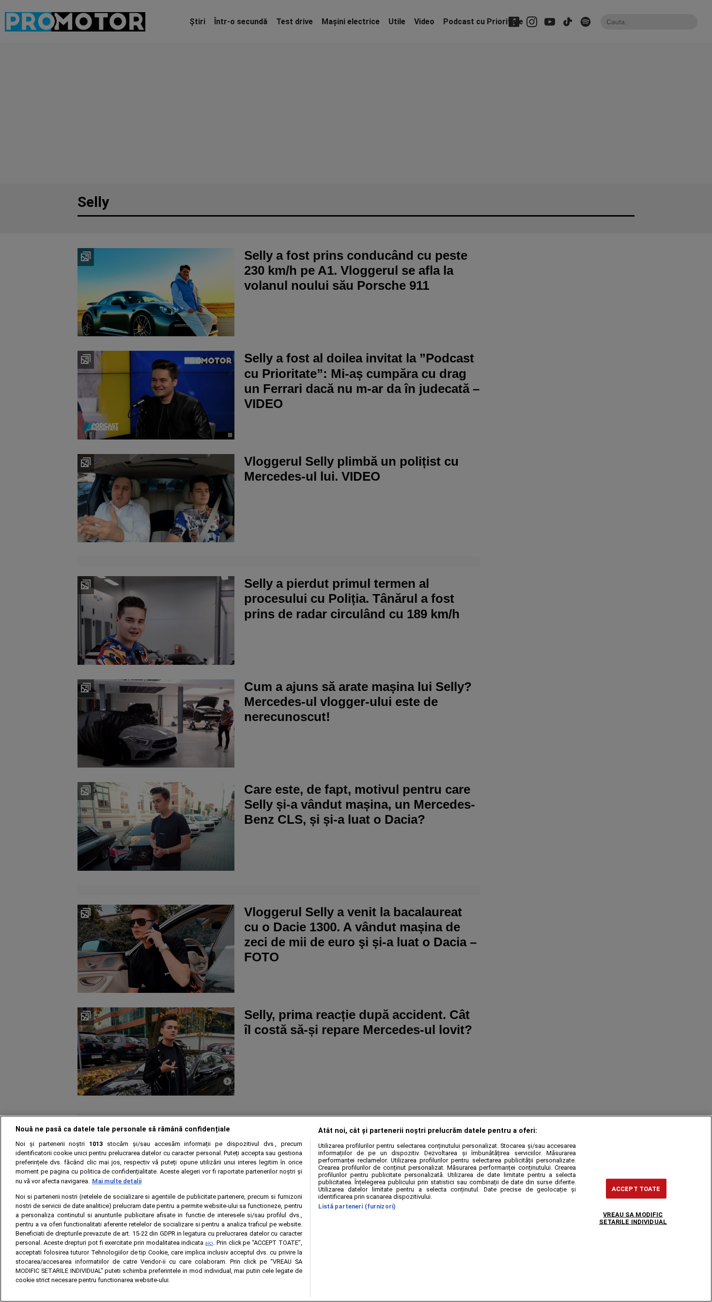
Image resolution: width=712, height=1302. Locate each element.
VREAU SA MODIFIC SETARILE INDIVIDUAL (633, 1217)
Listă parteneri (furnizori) (357, 1206)
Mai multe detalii (116, 1181)
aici (209, 1243)
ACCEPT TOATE (636, 1188)
